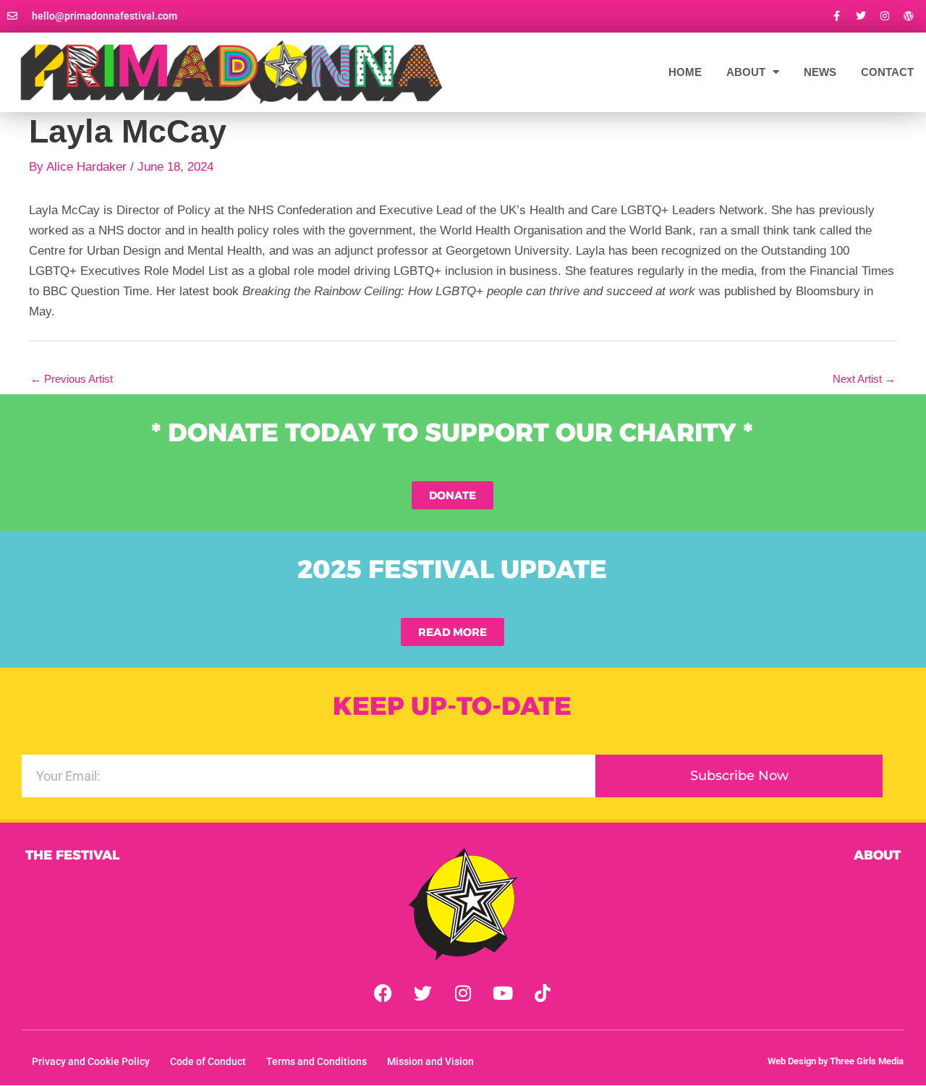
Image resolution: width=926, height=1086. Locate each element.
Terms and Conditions (316, 1061)
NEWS (820, 72)
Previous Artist (71, 379)
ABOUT (745, 72)
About (877, 855)
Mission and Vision (430, 1061)
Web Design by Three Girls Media (836, 1061)
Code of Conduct (208, 1061)
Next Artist (864, 379)
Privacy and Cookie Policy (91, 1061)
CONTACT (887, 72)
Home (685, 72)
